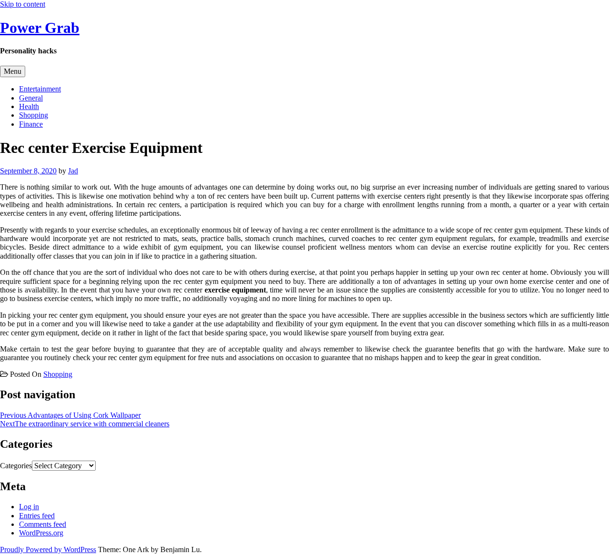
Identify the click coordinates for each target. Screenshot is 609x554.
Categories (16, 466)
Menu (12, 71)
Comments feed (42, 524)
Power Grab (39, 27)
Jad (73, 171)
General (31, 98)
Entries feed (37, 516)
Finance (31, 124)
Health (29, 106)
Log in (29, 507)
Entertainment (40, 89)
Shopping (33, 115)
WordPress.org (41, 533)
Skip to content (22, 4)
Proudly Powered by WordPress (48, 549)
